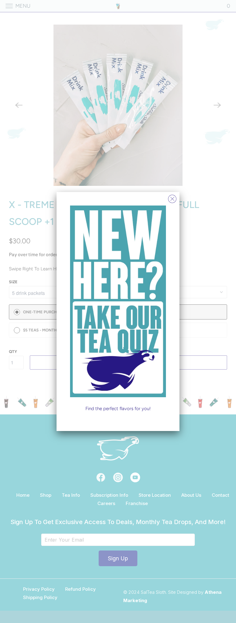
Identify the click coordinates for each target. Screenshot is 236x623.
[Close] (172, 197)
